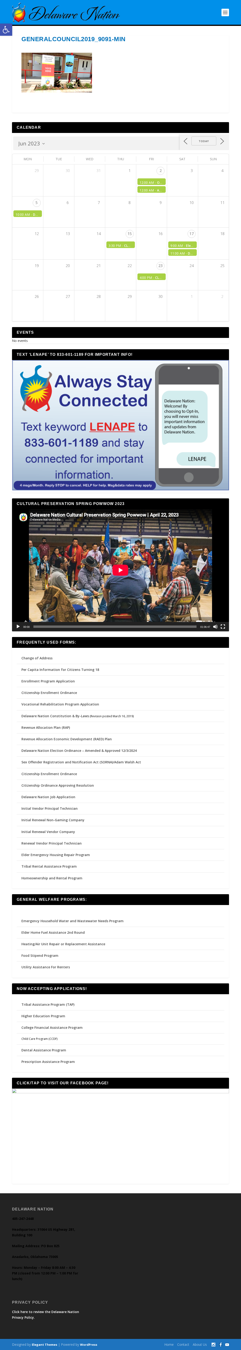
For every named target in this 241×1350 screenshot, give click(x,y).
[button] (6, 30)
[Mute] (215, 626)
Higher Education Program (43, 1016)
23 (160, 265)
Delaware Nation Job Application (48, 797)
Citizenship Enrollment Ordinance (49, 692)
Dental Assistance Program (43, 1050)
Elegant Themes (44, 1344)
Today (204, 141)
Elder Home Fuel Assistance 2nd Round (53, 932)
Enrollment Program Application (48, 681)
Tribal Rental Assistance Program (49, 866)
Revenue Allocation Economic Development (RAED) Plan (66, 739)
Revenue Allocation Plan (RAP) (45, 727)
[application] (120, 570)
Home (169, 1344)
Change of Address (36, 658)
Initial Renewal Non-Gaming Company (52, 820)
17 (191, 233)
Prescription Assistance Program (48, 1061)
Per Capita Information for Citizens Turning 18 (60, 669)
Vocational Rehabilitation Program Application (60, 704)
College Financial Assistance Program (52, 1027)
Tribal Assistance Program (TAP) (47, 1004)
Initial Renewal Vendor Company (48, 831)
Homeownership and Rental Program (51, 878)
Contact (183, 1344)
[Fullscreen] (223, 626)
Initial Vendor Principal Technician (49, 808)
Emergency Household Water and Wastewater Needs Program (72, 921)
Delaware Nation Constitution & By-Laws (55, 716)
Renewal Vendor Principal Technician (51, 843)
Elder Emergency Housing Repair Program (55, 855)
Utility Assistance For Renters (45, 967)
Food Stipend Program (39, 955)
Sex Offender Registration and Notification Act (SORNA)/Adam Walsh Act (81, 762)
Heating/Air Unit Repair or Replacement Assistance (63, 944)
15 (130, 233)
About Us (200, 1344)
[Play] (18, 626)
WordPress (88, 1344)
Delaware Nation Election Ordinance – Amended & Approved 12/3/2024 (79, 750)
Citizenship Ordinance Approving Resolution (57, 785)
